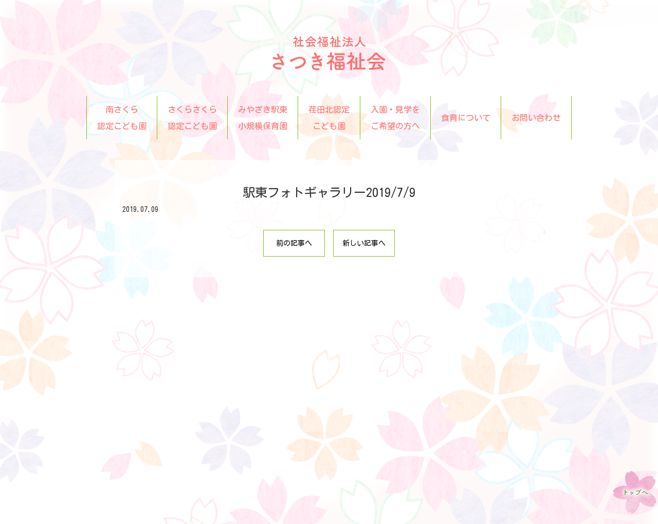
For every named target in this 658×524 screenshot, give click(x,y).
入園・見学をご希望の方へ (395, 117)
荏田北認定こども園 (329, 117)
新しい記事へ (364, 243)
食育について (465, 118)
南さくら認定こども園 (122, 117)
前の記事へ (294, 243)
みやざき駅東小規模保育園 (262, 117)
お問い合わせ (536, 118)
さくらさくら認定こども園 (192, 117)
